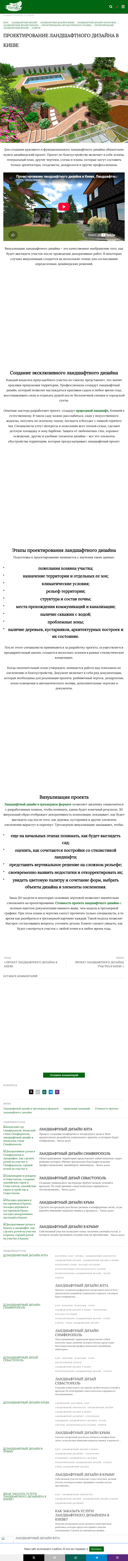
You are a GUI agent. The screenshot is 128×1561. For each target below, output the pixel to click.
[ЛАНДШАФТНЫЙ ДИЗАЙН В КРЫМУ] (20, 1233)
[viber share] (57, 1092)
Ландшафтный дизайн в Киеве (57, 22)
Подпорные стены (66, 1265)
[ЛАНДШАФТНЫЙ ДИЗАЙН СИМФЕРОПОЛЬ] (20, 1160)
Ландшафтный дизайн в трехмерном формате (31, 1108)
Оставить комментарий (64, 1075)
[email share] (38, 1092)
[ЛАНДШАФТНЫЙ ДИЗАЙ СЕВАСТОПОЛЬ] (20, 1184)
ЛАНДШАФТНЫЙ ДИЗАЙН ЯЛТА (65, 1129)
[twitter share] (31, 1092)
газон (91, 1305)
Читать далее (64, 1140)
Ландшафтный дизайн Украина (21, 25)
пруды (107, 1273)
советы (30, 15)
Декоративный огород (68, 1362)
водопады (80, 1305)
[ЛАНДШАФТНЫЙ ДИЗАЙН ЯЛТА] (20, 1135)
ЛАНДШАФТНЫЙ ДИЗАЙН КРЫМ (66, 1202)
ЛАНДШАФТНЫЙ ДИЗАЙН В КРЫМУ (69, 1226)
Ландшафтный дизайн (24, 22)
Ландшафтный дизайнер (69, 1416)
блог (6, 22)
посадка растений (89, 1265)
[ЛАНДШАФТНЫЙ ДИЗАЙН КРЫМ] (20, 1208)
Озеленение (100, 1310)
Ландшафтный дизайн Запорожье (96, 22)
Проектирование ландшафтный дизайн (78, 1273)
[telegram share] (51, 1092)
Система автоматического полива (75, 1425)
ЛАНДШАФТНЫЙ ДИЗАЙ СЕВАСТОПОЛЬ (72, 1178)
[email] (54, 1557)
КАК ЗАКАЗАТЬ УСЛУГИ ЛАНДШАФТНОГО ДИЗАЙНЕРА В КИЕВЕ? (82, 1515)
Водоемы (67, 1305)
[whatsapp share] (44, 1092)
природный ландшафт (92, 410)
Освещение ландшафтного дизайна (76, 1421)
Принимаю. (96, 1549)
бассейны (61, 1256)
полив (102, 1421)
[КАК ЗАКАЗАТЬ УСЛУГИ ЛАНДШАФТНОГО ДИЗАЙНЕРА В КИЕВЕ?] (27, 1505)
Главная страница (13, 15)
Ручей (106, 1318)
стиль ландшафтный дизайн (82, 1323)
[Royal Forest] (13, 6)
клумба (79, 1256)
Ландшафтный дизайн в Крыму (101, 1260)
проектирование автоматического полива (67, 25)
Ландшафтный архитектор (100, 1256)
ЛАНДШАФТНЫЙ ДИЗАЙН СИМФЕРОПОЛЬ (74, 1153)
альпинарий (62, 1403)
